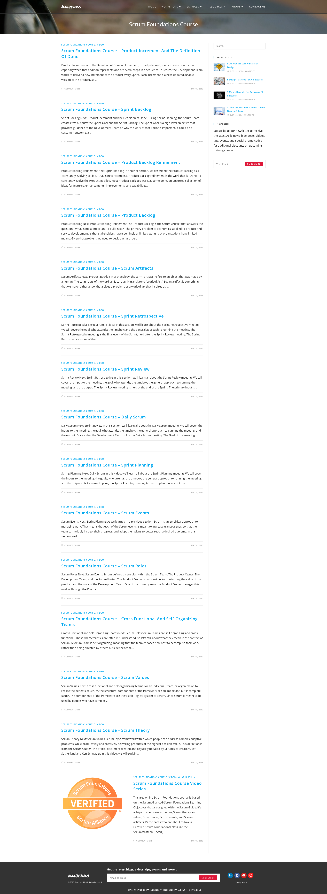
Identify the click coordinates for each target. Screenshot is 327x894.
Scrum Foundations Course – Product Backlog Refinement (120, 162)
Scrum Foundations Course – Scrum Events (105, 513)
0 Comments (249, 71)
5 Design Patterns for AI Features (245, 79)
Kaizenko (71, 7)
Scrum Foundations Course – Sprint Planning (107, 465)
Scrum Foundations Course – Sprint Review (105, 369)
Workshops (140, 889)
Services (155, 889)
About (182, 889)
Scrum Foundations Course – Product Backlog (108, 215)
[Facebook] (237, 875)
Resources (169, 889)
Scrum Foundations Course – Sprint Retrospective (112, 316)
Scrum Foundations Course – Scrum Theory (105, 730)
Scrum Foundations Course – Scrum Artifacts (107, 268)
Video (100, 44)
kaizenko (78, 875)
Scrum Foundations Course (78, 44)
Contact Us (195, 889)
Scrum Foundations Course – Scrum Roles (104, 566)
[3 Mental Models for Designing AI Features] (219, 95)
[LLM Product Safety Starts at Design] (219, 67)
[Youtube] (244, 875)
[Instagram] (250, 875)
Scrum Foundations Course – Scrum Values (105, 677)
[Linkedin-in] (230, 875)
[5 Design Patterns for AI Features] (219, 81)
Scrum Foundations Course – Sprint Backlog (106, 109)
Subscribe (208, 877)
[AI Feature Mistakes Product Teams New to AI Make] (219, 111)
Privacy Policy (241, 882)
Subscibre (253, 163)
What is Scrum (187, 777)
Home (129, 889)
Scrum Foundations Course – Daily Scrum (103, 417)
